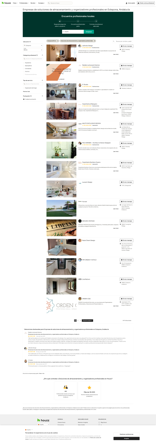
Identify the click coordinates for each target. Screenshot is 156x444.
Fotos (14, 3)
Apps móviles (81, 425)
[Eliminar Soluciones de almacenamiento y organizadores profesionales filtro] (94, 41)
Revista (33, 3)
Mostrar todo (26, 91)
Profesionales (23, 3)
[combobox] (60, 3)
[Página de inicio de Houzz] (6, 3)
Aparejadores (28, 65)
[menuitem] (15, 3)
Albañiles (27, 71)
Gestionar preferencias (126, 434)
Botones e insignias (83, 422)
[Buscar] (48, 3)
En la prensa (61, 425)
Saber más (41, 373)
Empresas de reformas (31, 74)
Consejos (41, 3)
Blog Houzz (104, 422)
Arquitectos (28, 62)
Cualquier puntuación (30, 99)
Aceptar (126, 438)
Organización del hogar (31, 88)
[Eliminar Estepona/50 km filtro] (58, 41)
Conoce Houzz (61, 422)
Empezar (89, 32)
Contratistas (28, 68)
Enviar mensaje (127, 46)
